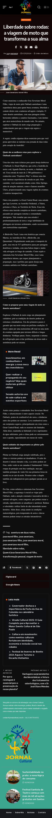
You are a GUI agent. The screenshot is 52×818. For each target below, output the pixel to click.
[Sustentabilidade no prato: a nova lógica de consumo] (13, 777)
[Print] (36, 47)
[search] (39, 7)
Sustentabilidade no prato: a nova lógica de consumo (33, 775)
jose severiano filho (12, 540)
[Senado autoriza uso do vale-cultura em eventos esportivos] (39, 397)
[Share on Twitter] (21, 47)
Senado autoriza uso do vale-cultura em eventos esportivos (17, 397)
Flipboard (11, 576)
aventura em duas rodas (23, 532)
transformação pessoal (14, 556)
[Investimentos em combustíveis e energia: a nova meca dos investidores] (39, 360)
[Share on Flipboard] (26, 47)
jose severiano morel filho (15, 544)
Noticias (26, 20)
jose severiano (26, 536)
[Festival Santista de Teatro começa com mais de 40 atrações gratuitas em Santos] (13, 796)
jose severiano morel (33, 540)
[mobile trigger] (5, 7)
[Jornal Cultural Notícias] (26, 7)
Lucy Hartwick (12, 53)
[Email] (31, 47)
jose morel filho (10, 536)
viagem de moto (34, 556)
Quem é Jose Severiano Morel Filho (20, 552)
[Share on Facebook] (16, 47)
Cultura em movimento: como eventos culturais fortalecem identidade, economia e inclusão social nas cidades (25, 640)
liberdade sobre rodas (13, 548)
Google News (13, 584)
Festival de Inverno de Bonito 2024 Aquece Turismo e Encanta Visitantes (26, 654)
